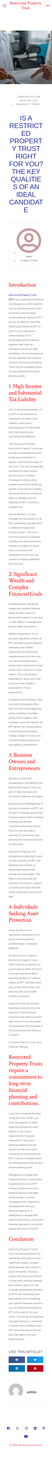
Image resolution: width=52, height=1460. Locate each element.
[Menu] (47, 5)
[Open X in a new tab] (17, 1428)
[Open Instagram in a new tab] (26, 1428)
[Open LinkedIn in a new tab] (35, 1428)
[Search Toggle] (4, 5)
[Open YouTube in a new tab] (26, 1436)
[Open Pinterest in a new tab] (44, 1428)
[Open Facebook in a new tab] (8, 1428)
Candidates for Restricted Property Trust (29, 101)
